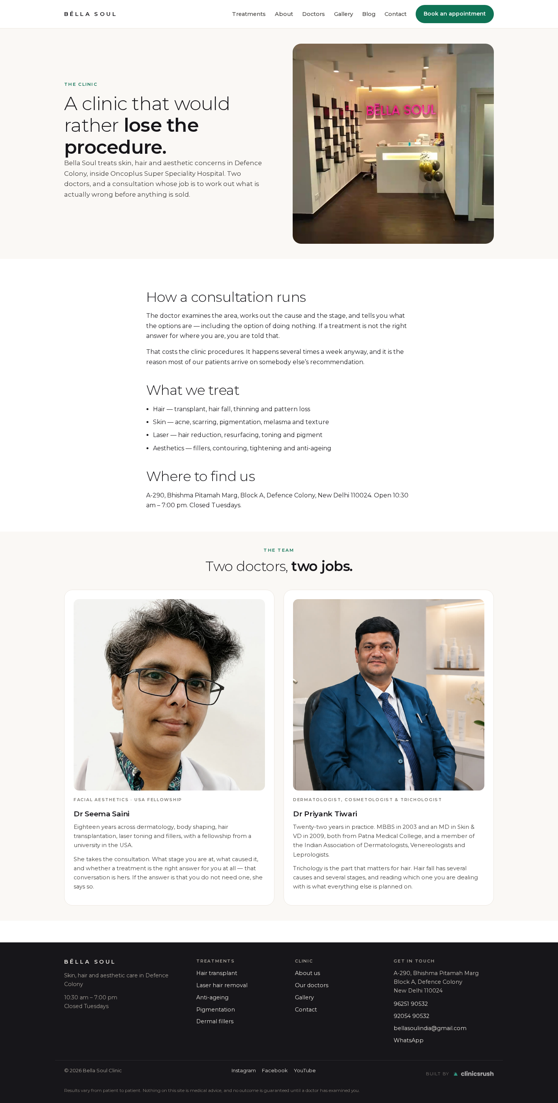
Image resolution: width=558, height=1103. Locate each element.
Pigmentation (215, 1009)
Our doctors (311, 985)
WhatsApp (409, 1040)
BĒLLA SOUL (90, 14)
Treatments (249, 14)
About (284, 14)
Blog (368, 14)
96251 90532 (411, 1003)
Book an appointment (455, 13)
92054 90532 (411, 1016)
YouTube (305, 1070)
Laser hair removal (221, 985)
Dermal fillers (214, 1021)
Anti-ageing (212, 997)
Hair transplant (216, 973)
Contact (396, 14)
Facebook (275, 1070)
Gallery (343, 14)
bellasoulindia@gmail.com (430, 1028)
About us (307, 973)
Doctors (313, 14)
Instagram (244, 1070)
